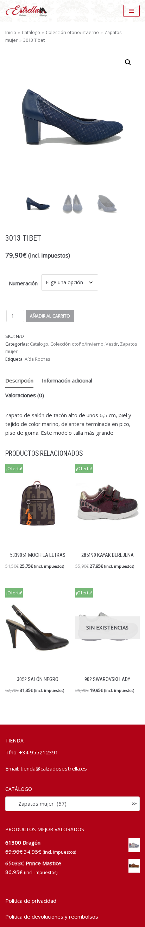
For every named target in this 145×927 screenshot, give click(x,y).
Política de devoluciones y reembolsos (51, 916)
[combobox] (72, 803)
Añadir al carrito (50, 316)
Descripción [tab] (19, 380)
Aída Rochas (37, 359)
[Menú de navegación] (131, 11)
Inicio (10, 32)
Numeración (23, 283)
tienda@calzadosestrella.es (53, 768)
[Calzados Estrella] (28, 11)
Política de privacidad (30, 900)
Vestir (112, 344)
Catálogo (31, 32)
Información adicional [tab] (67, 380)
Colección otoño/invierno (72, 32)
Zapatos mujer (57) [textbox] (72, 803)
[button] (128, 62)
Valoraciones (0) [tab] (24, 395)
